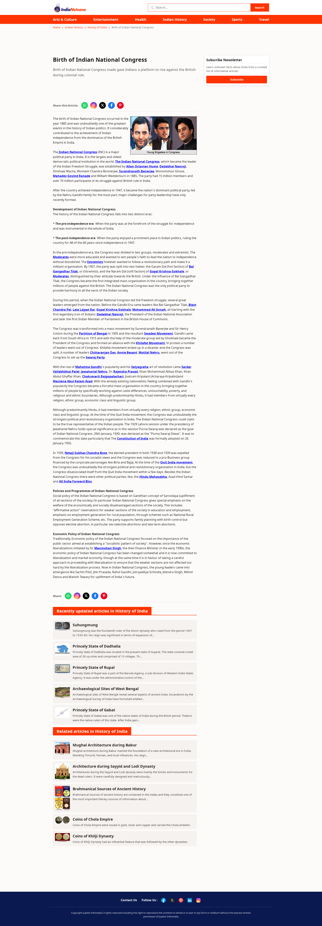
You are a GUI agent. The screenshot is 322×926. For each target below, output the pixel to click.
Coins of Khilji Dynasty (93, 836)
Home (56, 27)
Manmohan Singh (107, 548)
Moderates (61, 257)
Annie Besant (127, 352)
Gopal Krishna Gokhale (167, 271)
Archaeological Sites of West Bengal (106, 688)
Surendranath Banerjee (136, 171)
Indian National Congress (77, 152)
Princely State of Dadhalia (97, 646)
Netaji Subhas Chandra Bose (86, 453)
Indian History (175, 19)
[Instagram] (198, 900)
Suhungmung (85, 624)
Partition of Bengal (93, 333)
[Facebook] (163, 900)
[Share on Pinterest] (120, 105)
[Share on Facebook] (111, 105)
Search (259, 7)
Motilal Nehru (149, 352)
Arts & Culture (65, 19)
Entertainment (105, 19)
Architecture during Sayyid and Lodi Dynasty (114, 766)
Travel (264, 19)
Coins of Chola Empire (93, 819)
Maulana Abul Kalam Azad (72, 381)
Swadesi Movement (158, 333)
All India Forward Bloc (75, 481)
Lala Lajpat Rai (84, 310)
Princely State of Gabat (94, 709)
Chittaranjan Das (103, 352)
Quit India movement (176, 462)
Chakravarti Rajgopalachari (103, 376)
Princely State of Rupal (94, 667)
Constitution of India (132, 438)
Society (209, 19)
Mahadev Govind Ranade (71, 176)
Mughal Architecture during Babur (105, 745)
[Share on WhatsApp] (84, 105)
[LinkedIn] (190, 900)
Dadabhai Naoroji (173, 166)
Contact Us (129, 900)
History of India (97, 27)
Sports (237, 19)
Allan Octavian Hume (142, 166)
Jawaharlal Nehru (93, 371)
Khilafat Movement (150, 343)
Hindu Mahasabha (153, 477)
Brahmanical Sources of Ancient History (109, 788)
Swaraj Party (95, 357)
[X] (172, 900)
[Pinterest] (181, 900)
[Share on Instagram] (93, 105)
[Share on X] (102, 105)
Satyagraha (140, 367)
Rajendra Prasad (125, 371)
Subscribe (236, 79)
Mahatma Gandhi (88, 367)
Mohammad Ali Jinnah (149, 310)
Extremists (95, 262)
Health (140, 19)
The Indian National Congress (137, 161)
